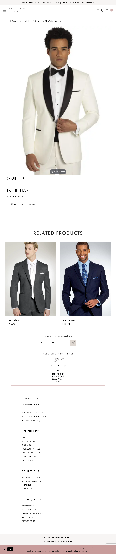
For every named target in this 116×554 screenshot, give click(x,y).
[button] (4, 10)
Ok (10, 549)
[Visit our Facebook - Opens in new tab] (58, 365)
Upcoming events (31, 452)
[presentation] (30, 279)
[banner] (18, 10)
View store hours (31, 404)
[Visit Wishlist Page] (111, 10)
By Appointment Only (31, 420)
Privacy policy (29, 521)
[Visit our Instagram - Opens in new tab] (51, 365)
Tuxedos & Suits (30, 488)
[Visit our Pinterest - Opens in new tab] (65, 365)
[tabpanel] (58, 100)
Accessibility (28, 517)
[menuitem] (4, 10)
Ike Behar (30, 21)
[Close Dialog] (4, 549)
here (86, 550)
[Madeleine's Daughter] (58, 356)
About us (26, 437)
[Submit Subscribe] (73, 343)
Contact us (28, 460)
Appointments (29, 505)
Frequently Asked (31, 449)
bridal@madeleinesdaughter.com (58, 537)
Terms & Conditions (32, 513)
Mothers (26, 485)
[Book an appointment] (98, 10)
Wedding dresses (31, 477)
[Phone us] (102, 10)
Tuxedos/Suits (51, 21)
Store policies (29, 509)
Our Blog (27, 445)
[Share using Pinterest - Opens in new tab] (22, 178)
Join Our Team (29, 456)
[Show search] (107, 10)
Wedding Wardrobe (32, 481)
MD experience (29, 441)
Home (14, 21)
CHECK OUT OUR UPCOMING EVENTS (78, 2)
